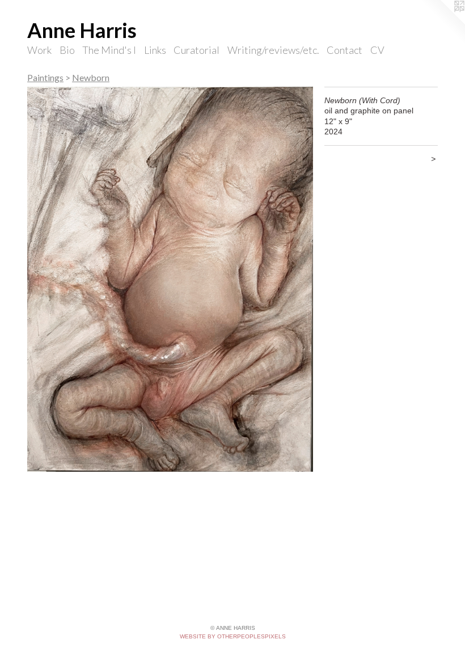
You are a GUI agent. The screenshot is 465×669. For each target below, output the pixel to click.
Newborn (90, 77)
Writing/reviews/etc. (273, 50)
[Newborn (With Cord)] (170, 279)
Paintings (45, 77)
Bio (67, 50)
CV (377, 50)
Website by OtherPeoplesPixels (233, 636)
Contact (344, 50)
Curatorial (196, 50)
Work (39, 50)
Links (155, 50)
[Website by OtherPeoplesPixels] (442, 22)
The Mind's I (109, 50)
